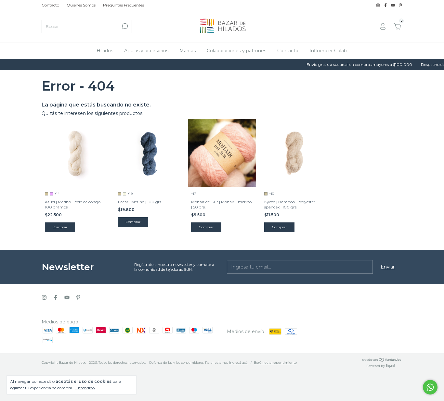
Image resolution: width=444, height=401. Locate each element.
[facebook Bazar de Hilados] (386, 5)
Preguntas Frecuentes (123, 5)
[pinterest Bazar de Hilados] (400, 5)
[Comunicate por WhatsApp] (430, 387)
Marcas (187, 51)
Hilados (105, 51)
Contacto (50, 5)
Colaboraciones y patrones (236, 51)
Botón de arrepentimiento (275, 362)
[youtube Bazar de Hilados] (393, 5)
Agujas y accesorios (146, 51)
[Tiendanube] (382, 360)
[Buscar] (124, 26)
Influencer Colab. (328, 51)
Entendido (85, 387)
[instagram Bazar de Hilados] (378, 5)
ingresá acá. (238, 362)
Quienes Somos (81, 5)
